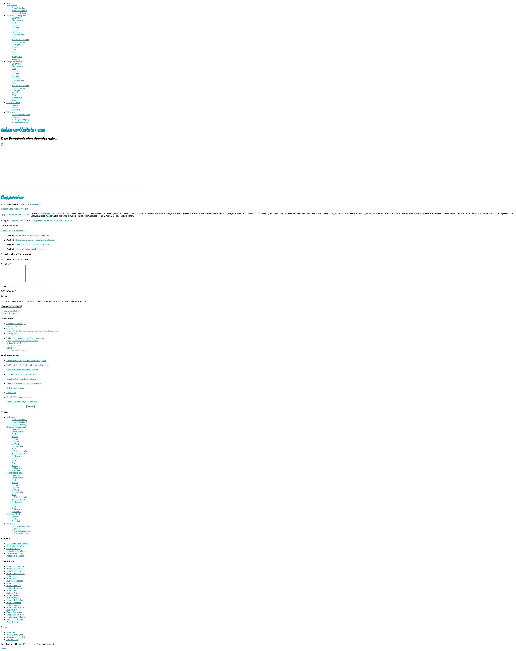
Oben (3, 649)
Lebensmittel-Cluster (15, 553)
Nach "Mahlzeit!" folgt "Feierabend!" (22, 402)
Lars (56, 331)
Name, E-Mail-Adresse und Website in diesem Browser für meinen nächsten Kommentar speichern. (46, 301)
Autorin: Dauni (12, 595)
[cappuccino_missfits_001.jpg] (14, 209)
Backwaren (17, 18)
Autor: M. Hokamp (14, 581)
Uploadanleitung (19, 13)
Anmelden (10, 632)
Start (8, 3)
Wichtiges (10, 112)
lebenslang (10, 326)
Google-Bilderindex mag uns (18, 397)
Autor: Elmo (11, 576)
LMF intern (11, 392)
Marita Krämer (31, 331)
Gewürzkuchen (48, 213)
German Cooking (13, 548)
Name (4, 286)
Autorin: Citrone (13, 593)
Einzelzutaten (17, 20)
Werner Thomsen (32, 341)
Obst (14, 49)
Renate (9, 350)
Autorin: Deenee (13, 598)
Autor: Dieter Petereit (15, 573)
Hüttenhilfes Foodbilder (16, 551)
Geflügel (15, 27)
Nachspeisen (17, 44)
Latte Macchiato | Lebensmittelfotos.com (32, 244)
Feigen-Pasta (11, 333)
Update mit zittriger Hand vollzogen (21, 379)
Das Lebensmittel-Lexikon (17, 544)
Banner (15, 105)
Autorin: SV (11, 610)
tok (41, 331)
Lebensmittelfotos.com (23, 129)
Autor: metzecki (13, 583)
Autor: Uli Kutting (14, 588)
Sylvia (8, 341)
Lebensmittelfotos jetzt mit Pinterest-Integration (26, 360)
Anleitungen (11, 6)
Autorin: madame (13, 602)
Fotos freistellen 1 (19, 8)
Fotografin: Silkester (15, 614)
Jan (38, 331)
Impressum (16, 117)
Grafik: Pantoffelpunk (15, 617)
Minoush (16, 346)
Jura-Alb (9, 346)
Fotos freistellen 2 (19, 10)
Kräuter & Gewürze (20, 39)
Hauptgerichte (18, 35)
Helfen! (15, 107)
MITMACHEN (13, 102)
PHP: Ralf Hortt (13, 622)
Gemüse (15, 30)
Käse (14, 37)
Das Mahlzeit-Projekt (15, 546)
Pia (24, 341)
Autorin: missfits (13, 605)
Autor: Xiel (11, 590)
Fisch (14, 23)
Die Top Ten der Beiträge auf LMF (21, 374)
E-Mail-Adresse (8, 291)
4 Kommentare (34, 204)
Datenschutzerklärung (21, 114)
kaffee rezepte (56, 220)
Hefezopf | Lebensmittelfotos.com (29, 249)
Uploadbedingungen (20, 122)
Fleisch (15, 25)
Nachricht (6, 264)
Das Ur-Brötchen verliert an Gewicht (22, 370)
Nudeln (15, 47)
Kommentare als (15, 637)
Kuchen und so (18, 42)
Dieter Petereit (48, 331)
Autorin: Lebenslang (15, 600)
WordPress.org (12, 639)
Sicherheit (16, 110)
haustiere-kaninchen (19, 350)
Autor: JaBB (11, 578)
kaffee (46, 220)
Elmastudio (50, 644)
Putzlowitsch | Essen (15, 556)
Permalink (68, 220)
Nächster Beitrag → (9, 313)
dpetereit (15, 336)
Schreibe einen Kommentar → (14, 231)
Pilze (14, 52)
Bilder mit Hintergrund (16, 15)
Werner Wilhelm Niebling (15, 331)
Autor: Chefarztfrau (14, 569)
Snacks (15, 54)
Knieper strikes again (15, 388)
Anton (8, 336)
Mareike (18, 326)
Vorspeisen (16, 59)
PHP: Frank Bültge (14, 619)
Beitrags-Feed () (15, 635)
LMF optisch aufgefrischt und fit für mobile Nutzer (28, 365)
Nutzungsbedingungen (21, 119)
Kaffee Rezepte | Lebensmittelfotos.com (32, 235)
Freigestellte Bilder (14, 61)
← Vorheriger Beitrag (10, 311)
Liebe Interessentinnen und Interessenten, (23, 338)
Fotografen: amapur (14, 612)
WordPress (23, 644)
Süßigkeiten (17, 56)
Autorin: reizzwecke (15, 607)
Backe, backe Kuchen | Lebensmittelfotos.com (35, 240)
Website (4, 296)
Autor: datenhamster (15, 571)
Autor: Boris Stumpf (15, 566)
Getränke (16, 32)
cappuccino (38, 220)
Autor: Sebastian (13, 585)
